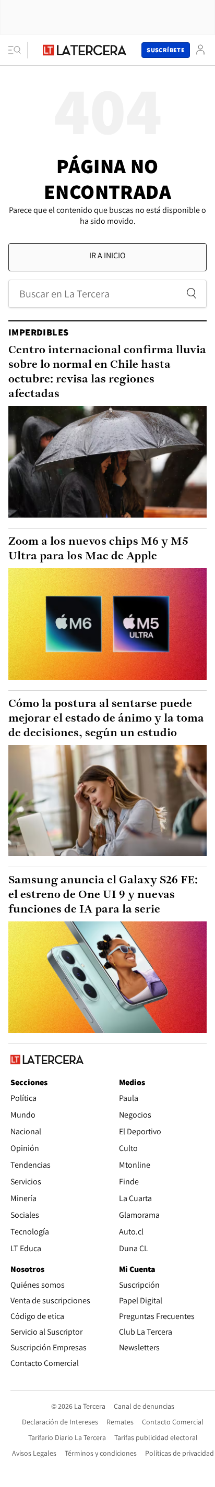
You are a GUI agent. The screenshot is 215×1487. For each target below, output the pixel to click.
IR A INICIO (107, 255)
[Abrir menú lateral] (18, 50)
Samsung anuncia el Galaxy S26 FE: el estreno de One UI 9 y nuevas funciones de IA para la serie (103, 895)
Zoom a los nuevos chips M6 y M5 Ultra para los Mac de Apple (98, 549)
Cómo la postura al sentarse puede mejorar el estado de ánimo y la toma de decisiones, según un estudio (106, 718)
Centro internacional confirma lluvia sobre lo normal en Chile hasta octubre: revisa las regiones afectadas (107, 372)
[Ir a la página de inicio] (84, 50)
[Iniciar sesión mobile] (200, 49)
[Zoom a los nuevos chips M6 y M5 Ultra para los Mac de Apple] (107, 624)
